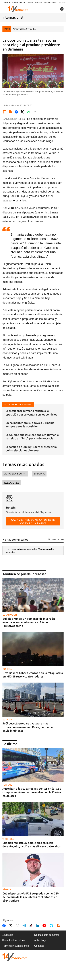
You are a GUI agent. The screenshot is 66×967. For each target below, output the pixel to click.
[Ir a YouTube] (45, 925)
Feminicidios (50, 2)
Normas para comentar (46, 935)
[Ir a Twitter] (11, 925)
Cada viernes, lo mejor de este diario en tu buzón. (33, 521)
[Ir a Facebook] (4, 925)
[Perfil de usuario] (62, 9)
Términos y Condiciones (15, 946)
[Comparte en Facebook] (16, 112)
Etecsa (38, 2)
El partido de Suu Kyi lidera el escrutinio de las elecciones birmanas (31, 448)
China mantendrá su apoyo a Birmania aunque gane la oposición (30, 424)
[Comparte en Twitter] (22, 112)
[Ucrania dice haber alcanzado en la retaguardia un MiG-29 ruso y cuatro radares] (33, 649)
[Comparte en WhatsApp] (28, 112)
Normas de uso (56, 539)
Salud (30, 2)
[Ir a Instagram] (18, 925)
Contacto (39, 946)
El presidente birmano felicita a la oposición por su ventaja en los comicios (31, 412)
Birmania (39, 473)
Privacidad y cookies (13, 940)
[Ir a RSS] (59, 925)
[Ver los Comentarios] (10, 112)
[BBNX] (14, 957)
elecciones (11, 482)
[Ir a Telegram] (25, 925)
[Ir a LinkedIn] (38, 925)
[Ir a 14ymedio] (18, 9)
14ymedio (7, 935)
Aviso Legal (40, 940)
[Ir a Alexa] (51, 925)
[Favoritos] (4, 112)
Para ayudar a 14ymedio (24, 29)
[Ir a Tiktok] (31, 925)
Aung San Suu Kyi (15, 473)
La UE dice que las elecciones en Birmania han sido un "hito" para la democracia (32, 436)
